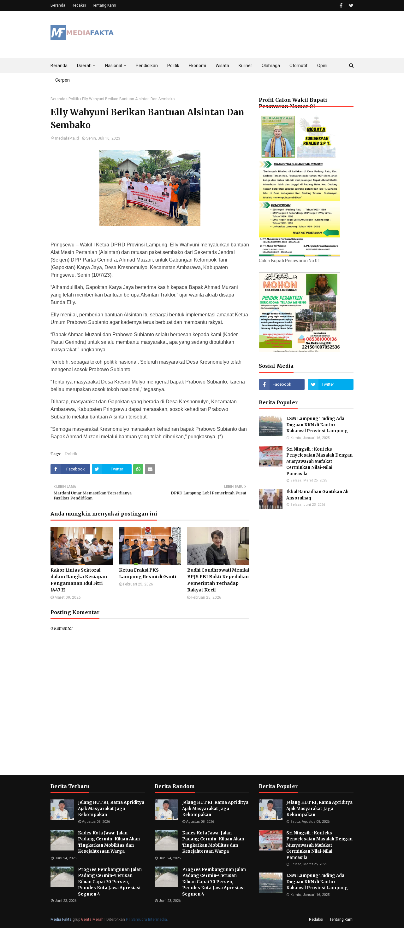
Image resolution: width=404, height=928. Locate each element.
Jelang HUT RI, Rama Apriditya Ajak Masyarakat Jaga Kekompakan (111, 808)
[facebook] (341, 5)
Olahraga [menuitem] (271, 65)
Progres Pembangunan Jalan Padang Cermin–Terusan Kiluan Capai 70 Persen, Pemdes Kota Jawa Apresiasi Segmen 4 (110, 882)
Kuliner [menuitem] (245, 65)
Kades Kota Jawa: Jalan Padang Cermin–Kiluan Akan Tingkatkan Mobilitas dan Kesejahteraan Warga (109, 842)
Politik (73, 99)
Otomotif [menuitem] (298, 65)
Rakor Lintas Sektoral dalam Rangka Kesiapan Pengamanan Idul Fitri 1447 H (78, 580)
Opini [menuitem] (322, 65)
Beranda (57, 5)
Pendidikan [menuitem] (147, 65)
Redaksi (79, 5)
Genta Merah (92, 919)
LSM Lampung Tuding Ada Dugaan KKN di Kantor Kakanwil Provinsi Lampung (317, 425)
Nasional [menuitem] (113, 65)
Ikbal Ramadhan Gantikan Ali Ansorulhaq (317, 495)
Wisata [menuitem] (222, 65)
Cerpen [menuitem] (62, 80)
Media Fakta (61, 919)
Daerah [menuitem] (84, 65)
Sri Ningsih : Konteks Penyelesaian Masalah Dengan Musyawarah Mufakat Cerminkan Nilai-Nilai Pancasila (319, 461)
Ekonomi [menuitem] (197, 65)
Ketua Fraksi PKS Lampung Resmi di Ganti (147, 573)
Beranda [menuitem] (59, 65)
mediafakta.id (67, 138)
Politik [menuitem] (173, 65)
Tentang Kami (104, 5)
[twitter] (350, 5)
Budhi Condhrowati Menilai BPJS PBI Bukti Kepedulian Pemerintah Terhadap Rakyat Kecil (218, 580)
